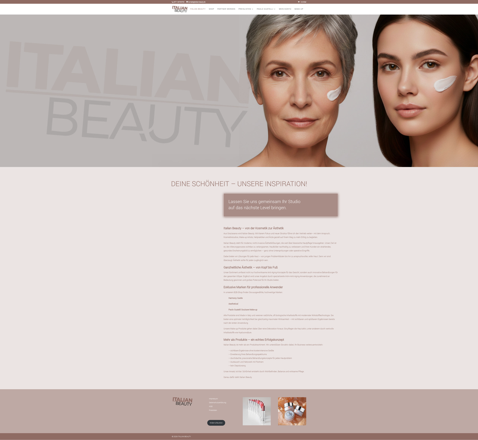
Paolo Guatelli (265, 9)
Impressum (213, 398)
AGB (210, 406)
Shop (211, 9)
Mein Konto (285, 9)
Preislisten (245, 9)
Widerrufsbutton (216, 423)
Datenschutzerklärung (217, 402)
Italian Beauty (198, 9)
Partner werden (226, 9)
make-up (299, 9)
